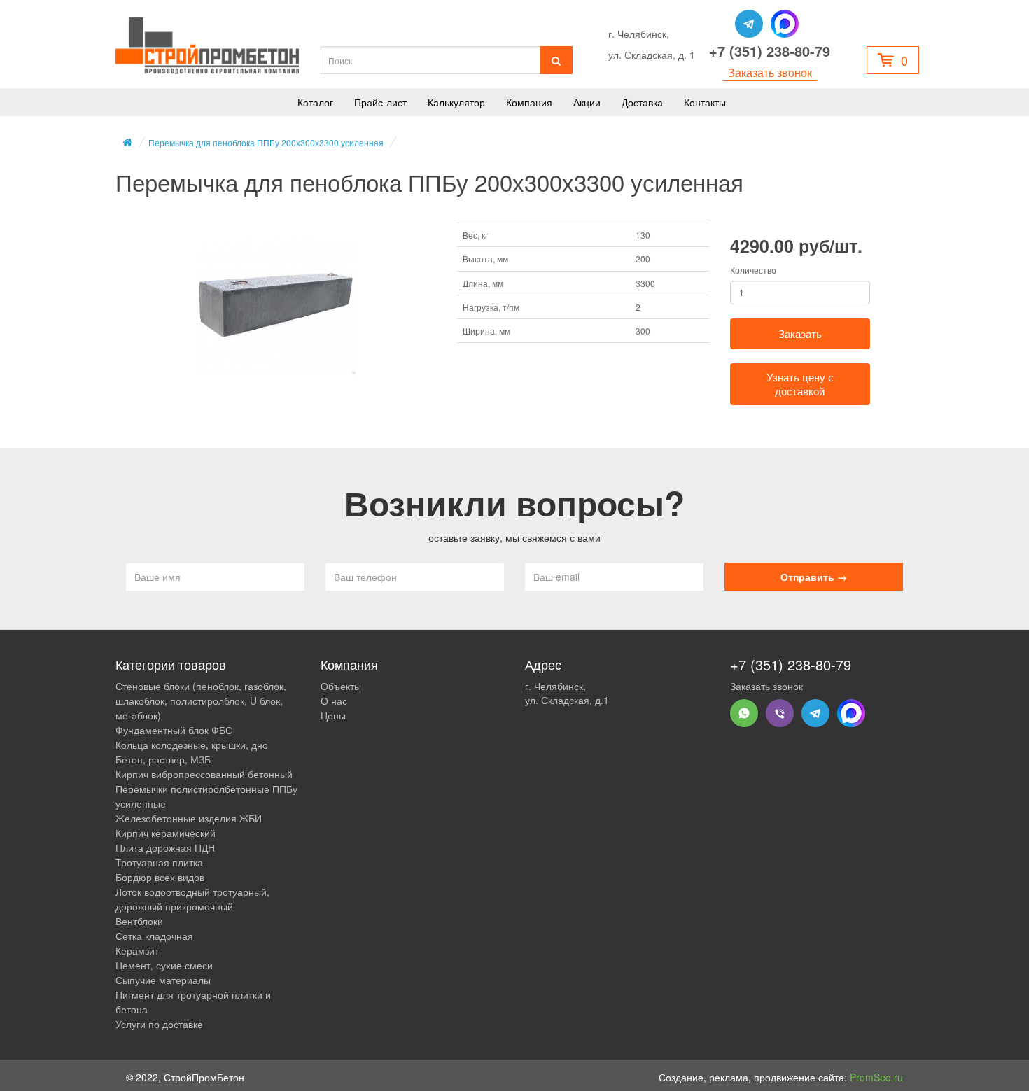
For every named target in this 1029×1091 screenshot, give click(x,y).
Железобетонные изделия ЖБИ (188, 818)
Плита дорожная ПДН (165, 847)
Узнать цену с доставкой (800, 383)
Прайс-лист (380, 102)
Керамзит (137, 950)
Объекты (341, 686)
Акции (587, 102)
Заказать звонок (770, 72)
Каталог (315, 102)
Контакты (705, 102)
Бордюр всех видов (159, 877)
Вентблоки (139, 921)
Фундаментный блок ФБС (173, 730)
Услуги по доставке (159, 1024)
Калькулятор (456, 102)
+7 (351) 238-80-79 (769, 51)
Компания (529, 102)
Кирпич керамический (165, 833)
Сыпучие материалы (163, 980)
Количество (753, 270)
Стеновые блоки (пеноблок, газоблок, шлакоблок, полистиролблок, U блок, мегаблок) (200, 700)
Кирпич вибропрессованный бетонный (204, 774)
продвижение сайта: (828, 1077)
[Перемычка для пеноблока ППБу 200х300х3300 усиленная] (275, 305)
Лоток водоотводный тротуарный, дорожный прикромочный (192, 899)
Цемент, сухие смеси (164, 965)
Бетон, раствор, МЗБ (163, 759)
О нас (334, 701)
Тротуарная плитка (159, 862)
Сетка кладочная (154, 936)
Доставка (642, 102)
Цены (333, 715)
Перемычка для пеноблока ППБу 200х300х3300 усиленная (266, 142)
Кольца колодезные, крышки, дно (191, 745)
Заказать (800, 333)
